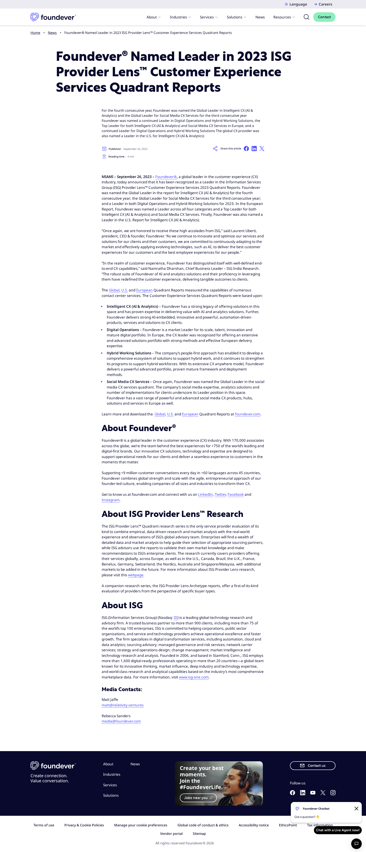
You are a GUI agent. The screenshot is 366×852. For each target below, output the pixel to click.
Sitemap (199, 833)
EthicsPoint (288, 825)
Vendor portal (171, 833)
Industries (178, 17)
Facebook (236, 494)
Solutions (234, 17)
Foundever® (166, 176)
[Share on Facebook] (246, 148)
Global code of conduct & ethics (203, 825)
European (144, 290)
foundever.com (247, 414)
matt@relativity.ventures (123, 705)
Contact (324, 17)
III (175, 617)
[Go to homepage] (53, 17)
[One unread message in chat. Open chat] (356, 843)
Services (207, 17)
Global (114, 290)
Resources (282, 17)
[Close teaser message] (356, 808)
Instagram (110, 499)
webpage (135, 574)
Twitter (220, 494)
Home (35, 32)
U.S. (124, 290)
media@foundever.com (121, 721)
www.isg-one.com (194, 677)
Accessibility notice (254, 825)
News (260, 17)
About (152, 17)
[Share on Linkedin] (254, 148)
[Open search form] (306, 17)
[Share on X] (261, 148)
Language (298, 4)
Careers (325, 4)
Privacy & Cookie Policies (84, 825)
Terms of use (43, 825)
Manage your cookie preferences (140, 825)
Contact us (317, 765)
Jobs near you (196, 798)
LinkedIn (205, 494)
